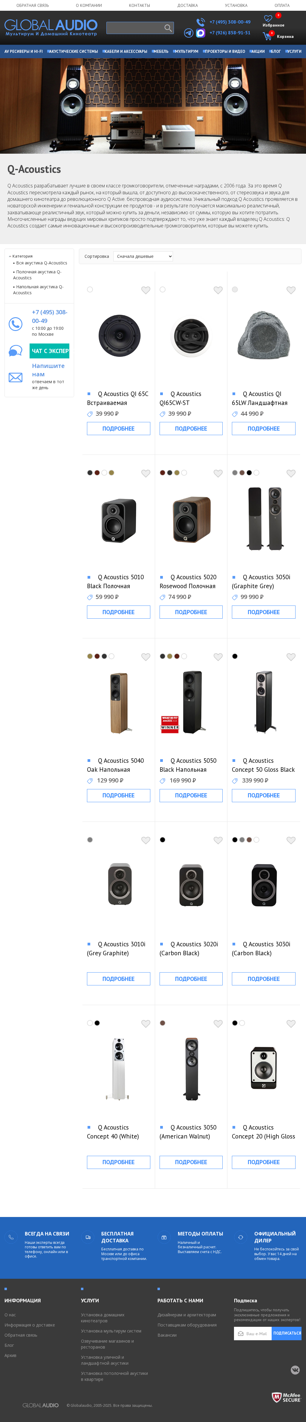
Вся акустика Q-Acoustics (41, 263)
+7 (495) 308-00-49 (229, 22)
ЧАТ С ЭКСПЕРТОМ (50, 351)
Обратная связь (32, 5)
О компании (89, 5)
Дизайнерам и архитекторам (186, 1315)
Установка (236, 5)
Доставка (187, 5)
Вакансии (167, 1335)
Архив (10, 1355)
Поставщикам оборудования (187, 1325)
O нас (10, 1315)
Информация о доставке (29, 1325)
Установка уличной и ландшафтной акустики (104, 1360)
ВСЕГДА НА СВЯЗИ (47, 1233)
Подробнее (118, 428)
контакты (139, 5)
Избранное (273, 21)
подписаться (287, 1333)
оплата (282, 5)
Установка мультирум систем (111, 1331)
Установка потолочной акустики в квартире (114, 1376)
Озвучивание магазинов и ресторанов (107, 1344)
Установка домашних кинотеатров (102, 1318)
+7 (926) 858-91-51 (229, 33)
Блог (9, 1345)
